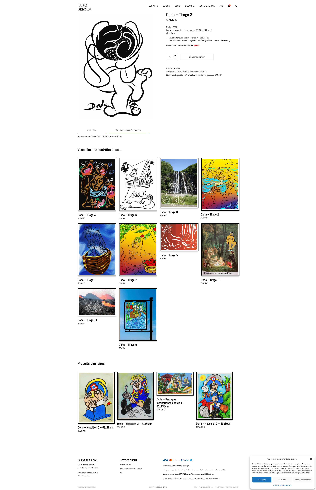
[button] (311, 459)
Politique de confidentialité (282, 485)
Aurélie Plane (161, 487)
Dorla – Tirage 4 (87, 215)
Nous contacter (125, 464)
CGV (195, 487)
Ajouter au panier (197, 57)
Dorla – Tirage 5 (169, 255)
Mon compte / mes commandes (131, 468)
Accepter (262, 480)
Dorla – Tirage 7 (128, 280)
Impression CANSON (198, 71)
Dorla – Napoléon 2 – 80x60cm (213, 423)
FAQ (121, 473)
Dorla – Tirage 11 (87, 320)
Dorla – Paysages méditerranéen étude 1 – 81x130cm (171, 402)
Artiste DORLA (182, 71)
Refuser (282, 480)
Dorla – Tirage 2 (210, 214)
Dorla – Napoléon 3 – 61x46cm (134, 424)
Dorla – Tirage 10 (210, 280)
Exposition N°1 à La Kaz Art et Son (189, 75)
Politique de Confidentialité (227, 487)
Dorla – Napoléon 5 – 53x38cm (95, 427)
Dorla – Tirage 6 (128, 215)
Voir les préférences (303, 480)
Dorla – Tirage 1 (87, 280)
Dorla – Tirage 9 (128, 345)
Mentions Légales (206, 487)
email (196, 45)
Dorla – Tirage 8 (169, 212)
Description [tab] (91, 130)
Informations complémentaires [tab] (128, 130)
